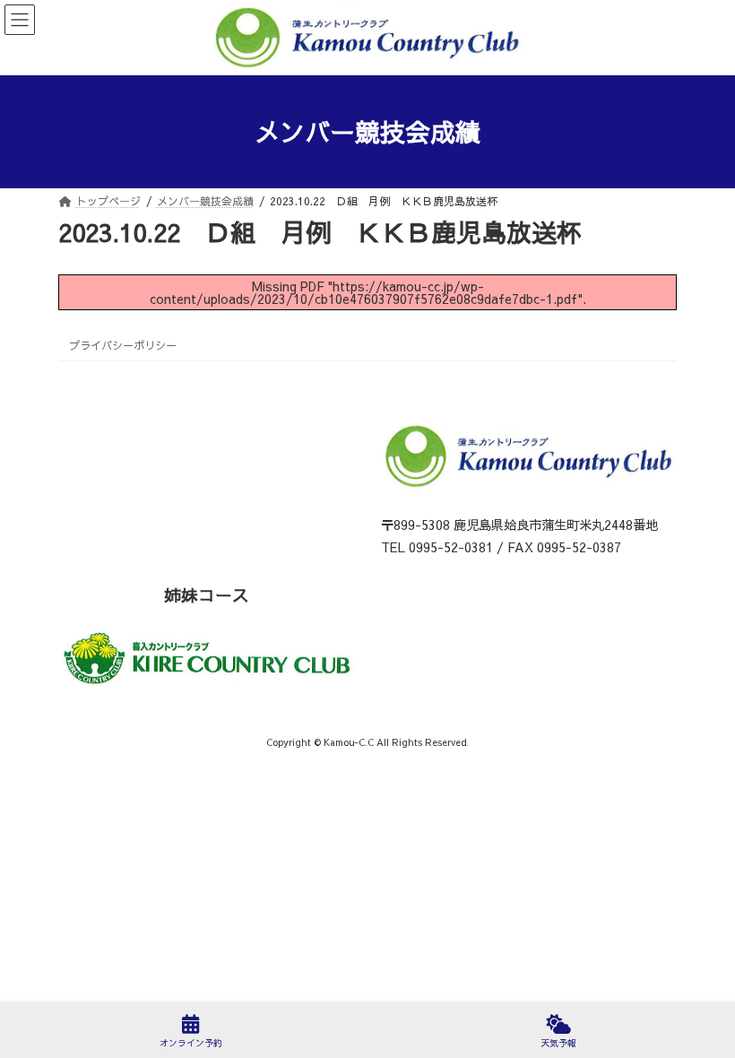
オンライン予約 (191, 1042)
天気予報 (558, 1042)
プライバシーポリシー (123, 344)
